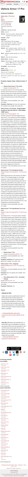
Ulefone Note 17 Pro (5, 370)
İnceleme (16, 4)
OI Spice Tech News (10, 172)
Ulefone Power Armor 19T (6, 376)
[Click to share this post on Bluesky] (13, 352)
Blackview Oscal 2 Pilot (5, 431)
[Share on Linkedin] (14, 355)
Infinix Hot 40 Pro (4, 444)
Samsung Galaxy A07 (5, 396)
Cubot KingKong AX (5, 440)
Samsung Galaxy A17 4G (6, 400)
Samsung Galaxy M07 (5, 393)
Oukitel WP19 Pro (4, 450)
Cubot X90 (3, 428)
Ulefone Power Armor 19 (6, 379)
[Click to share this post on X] (17, 352)
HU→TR (16, 265)
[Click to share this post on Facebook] (6, 352)
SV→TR (13, 280)
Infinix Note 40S (4, 415)
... (26, 4)
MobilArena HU (9, 265)
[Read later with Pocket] (24, 352)
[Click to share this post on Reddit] (20, 352)
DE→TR (20, 254)
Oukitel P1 (3, 409)
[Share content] (3, 352)
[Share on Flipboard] (10, 355)
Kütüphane (20, 465)
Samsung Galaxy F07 (5, 390)
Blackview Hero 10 (4, 437)
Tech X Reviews (9, 114)
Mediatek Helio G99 (5, 21)
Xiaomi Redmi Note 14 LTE (6, 406)
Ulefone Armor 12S (5, 382)
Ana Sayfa (9, 4)
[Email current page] (17, 355)
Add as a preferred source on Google (15, 348)
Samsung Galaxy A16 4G (6, 412)
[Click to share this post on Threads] (10, 352)
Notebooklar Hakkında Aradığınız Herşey (9, 465)
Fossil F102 (3, 453)
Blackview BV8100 (4, 425)
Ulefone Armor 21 (4, 373)
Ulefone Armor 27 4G (5, 367)
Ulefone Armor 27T (4, 364)
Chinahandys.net (12, 254)
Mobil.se (7, 280)
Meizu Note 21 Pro (4, 418)
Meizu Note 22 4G (4, 403)
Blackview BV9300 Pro (5, 447)
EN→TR (16, 88)
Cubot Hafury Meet (4, 434)
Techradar (10, 88)
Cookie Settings (14, 471)
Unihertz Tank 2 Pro (5, 422)
